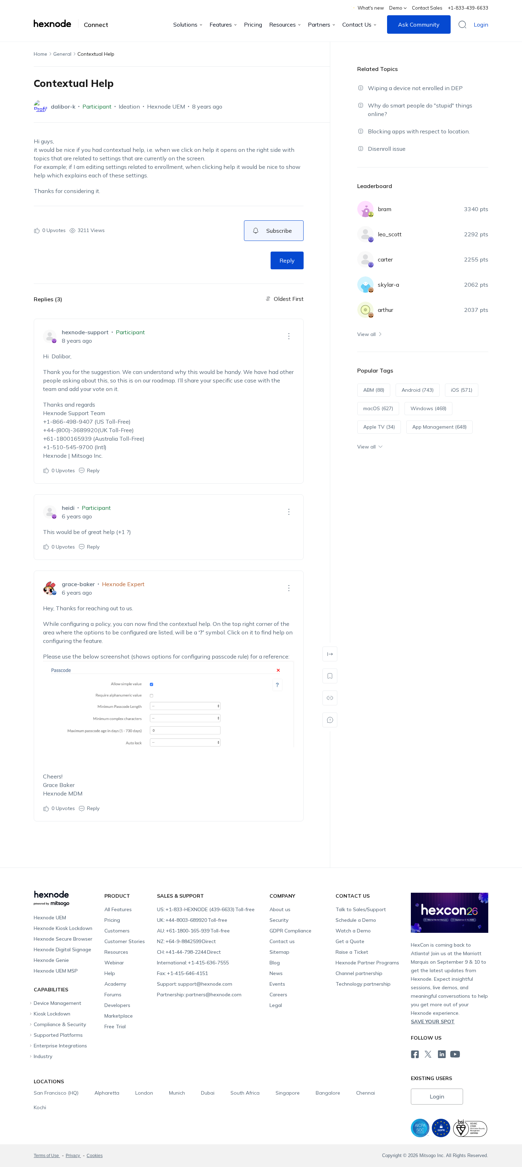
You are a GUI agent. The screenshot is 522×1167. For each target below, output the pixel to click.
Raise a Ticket (352, 952)
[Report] (329, 719)
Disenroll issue (387, 148)
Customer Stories (124, 941)
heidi (68, 507)
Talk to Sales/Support (361, 909)
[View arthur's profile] (365, 310)
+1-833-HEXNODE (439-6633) (206, 909)
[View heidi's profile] (49, 512)
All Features (118, 909)
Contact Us (356, 24)
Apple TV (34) (379, 427)
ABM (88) (373, 390)
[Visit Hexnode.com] (56, 23)
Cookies (95, 1155)
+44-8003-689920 (192, 920)
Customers (117, 930)
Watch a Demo (353, 930)
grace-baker (78, 584)
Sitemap (279, 952)
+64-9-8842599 (186, 941)
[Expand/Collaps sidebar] (329, 653)
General (62, 54)
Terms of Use (47, 1155)
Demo (395, 8)
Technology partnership (363, 984)
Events (277, 984)
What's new (371, 8)
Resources (282, 24)
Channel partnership (359, 973)
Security (279, 920)
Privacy (73, 1155)
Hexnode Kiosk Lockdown (63, 928)
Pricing (253, 24)
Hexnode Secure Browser (63, 939)
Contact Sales (427, 8)
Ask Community (419, 24)
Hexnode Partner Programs (367, 962)
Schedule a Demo (356, 920)
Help (109, 973)
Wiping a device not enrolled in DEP (415, 88)
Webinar (114, 962)
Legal (276, 1005)
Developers (117, 1005)
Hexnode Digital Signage (62, 949)
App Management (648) (439, 427)
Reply (287, 260)
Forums (112, 994)
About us (280, 909)
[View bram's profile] (365, 209)
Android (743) (418, 390)
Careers (278, 994)
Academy (115, 984)
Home (40, 54)
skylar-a (388, 284)
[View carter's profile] (365, 259)
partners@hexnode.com (199, 994)
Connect (96, 25)
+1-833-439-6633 (468, 8)
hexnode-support (85, 332)
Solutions (185, 24)
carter (385, 259)
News (276, 973)
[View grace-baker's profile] (49, 588)
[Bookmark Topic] (330, 676)
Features (221, 24)
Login (481, 24)
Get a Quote (350, 941)
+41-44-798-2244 (189, 952)
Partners (319, 24)
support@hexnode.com (194, 984)
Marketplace (118, 1016)
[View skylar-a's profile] (365, 284)
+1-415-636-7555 (193, 962)
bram (384, 209)
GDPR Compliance (290, 930)
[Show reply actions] (288, 336)
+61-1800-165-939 (193, 930)
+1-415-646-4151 (182, 973)
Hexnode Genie (51, 960)
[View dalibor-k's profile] (40, 106)
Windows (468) (428, 408)
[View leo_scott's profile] (365, 234)
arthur (385, 309)
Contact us (282, 941)
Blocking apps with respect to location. (419, 131)
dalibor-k (63, 106)
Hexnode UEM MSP (56, 971)
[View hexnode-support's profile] (49, 336)
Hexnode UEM (166, 106)
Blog (275, 962)
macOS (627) (378, 408)
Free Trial (115, 1026)
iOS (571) (461, 390)
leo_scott (390, 234)
